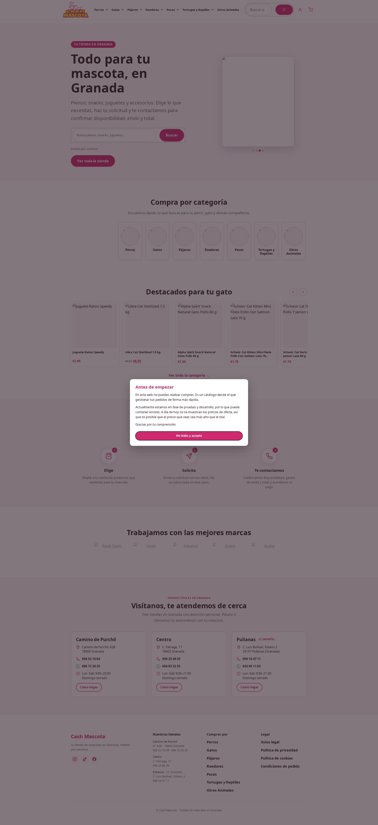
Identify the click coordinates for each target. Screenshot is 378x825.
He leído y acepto (189, 435)
